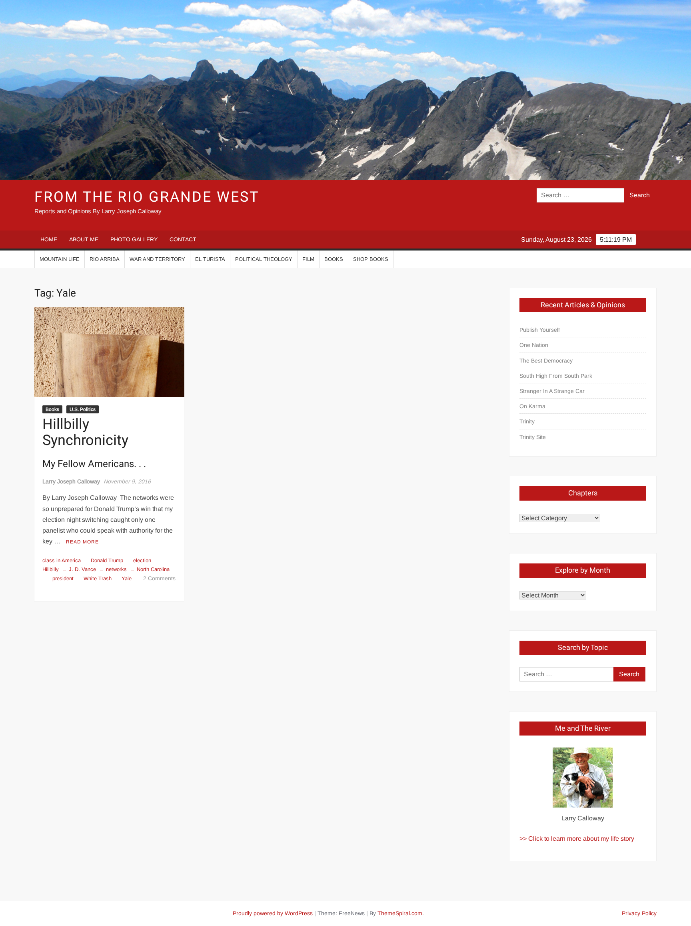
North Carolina (153, 569)
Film (308, 259)
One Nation (533, 345)
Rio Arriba (105, 259)
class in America (61, 560)
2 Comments (159, 578)
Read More (82, 542)
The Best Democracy (546, 360)
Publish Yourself (539, 330)
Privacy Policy (639, 913)
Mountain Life (60, 259)
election (142, 560)
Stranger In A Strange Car (552, 391)
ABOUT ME (83, 239)
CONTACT (183, 239)
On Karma (532, 406)
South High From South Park (555, 376)
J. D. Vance (82, 569)
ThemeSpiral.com (399, 913)
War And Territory (157, 259)
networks (116, 569)
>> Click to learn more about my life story (576, 838)
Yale (127, 578)
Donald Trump (107, 560)
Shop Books (370, 259)
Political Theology (263, 259)
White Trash (98, 578)
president (63, 578)
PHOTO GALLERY (134, 239)
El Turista (210, 259)
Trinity (527, 421)
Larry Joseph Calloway (71, 481)
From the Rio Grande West (146, 197)
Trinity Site (532, 437)
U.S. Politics (83, 409)
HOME (48, 239)
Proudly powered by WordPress (273, 913)
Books (333, 259)
